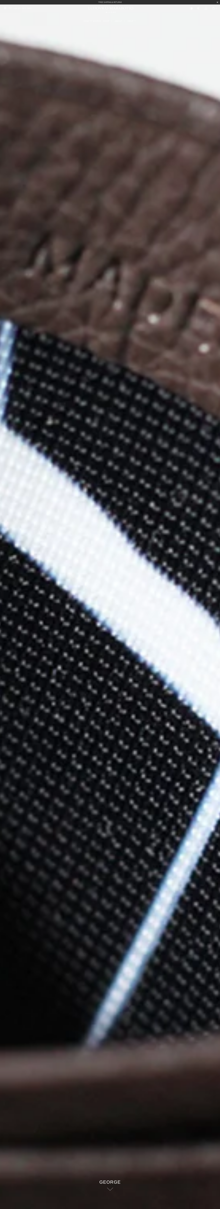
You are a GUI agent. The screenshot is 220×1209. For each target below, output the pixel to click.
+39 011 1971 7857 (23, 8)
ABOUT (119, 21)
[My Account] (205, 9)
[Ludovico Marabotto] (111, 10)
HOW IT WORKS (92, 21)
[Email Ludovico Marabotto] (10, 8)
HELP (131, 21)
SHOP (106, 21)
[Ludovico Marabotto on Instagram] (5, 8)
